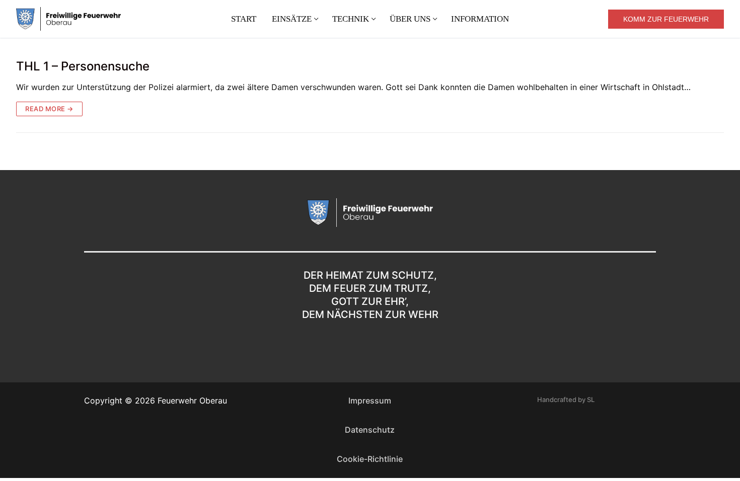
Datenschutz (370, 430)
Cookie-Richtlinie (370, 459)
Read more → (49, 109)
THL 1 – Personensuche (83, 66)
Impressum (369, 400)
